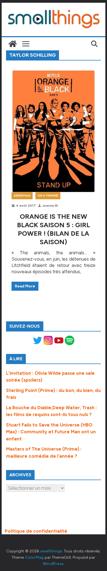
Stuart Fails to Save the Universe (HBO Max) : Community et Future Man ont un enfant (51, 432)
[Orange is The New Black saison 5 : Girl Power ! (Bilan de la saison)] (53, 131)
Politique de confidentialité (36, 531)
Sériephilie (22, 195)
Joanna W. (50, 205)
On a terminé (48, 195)
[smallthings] (12, 43)
